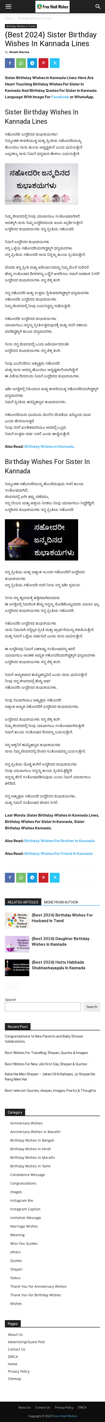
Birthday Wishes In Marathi (32, 1157)
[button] (8, 6)
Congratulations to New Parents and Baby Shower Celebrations (44, 1038)
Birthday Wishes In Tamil (34, 18)
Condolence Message (27, 1174)
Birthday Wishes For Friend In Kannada (58, 853)
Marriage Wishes (24, 1226)
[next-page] (16, 986)
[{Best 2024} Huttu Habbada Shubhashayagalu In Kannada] (17, 967)
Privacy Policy (19, 1371)
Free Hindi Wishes (65, 1416)
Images (16, 1192)
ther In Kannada (81, 840)
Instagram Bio (21, 1200)
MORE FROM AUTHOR (61, 902)
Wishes (16, 1303)
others (15, 1252)
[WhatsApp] (21, 63)
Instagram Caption (25, 1209)
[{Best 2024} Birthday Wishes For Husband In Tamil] (17, 920)
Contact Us (16, 1349)
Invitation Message (25, 1217)
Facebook (60, 97)
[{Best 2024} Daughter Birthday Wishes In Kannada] (17, 944)
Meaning (17, 1234)
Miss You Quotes (24, 1243)
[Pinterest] (43, 63)
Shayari (16, 1269)
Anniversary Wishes (26, 1123)
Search (10, 999)
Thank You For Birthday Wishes (35, 1295)
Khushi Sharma (19, 52)
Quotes (16, 1260)
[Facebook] (10, 63)
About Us (15, 1334)
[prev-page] (8, 986)
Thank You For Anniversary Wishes (38, 1286)
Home (9, 18)
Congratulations (23, 1183)
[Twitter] (55, 63)
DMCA (13, 1356)
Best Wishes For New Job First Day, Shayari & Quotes (46, 1064)
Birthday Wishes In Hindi (30, 1149)
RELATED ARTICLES (23, 902)
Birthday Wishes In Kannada (49, 446)
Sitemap (14, 1378)
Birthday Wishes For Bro (45, 840)
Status (15, 1277)
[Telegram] (32, 63)
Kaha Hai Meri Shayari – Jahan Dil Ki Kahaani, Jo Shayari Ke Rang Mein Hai (50, 1076)
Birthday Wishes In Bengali (32, 1140)
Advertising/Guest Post (26, 1342)
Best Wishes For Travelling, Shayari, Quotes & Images (46, 1053)
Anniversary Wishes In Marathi (35, 1131)
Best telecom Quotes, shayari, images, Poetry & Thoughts (50, 1091)
